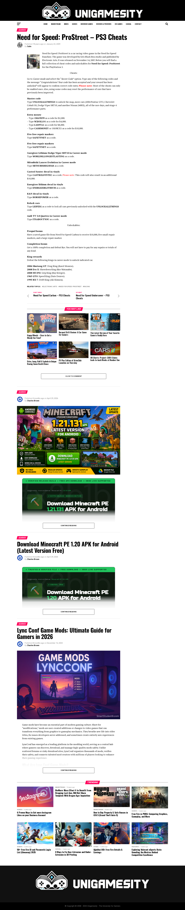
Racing (87, 286)
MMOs (66, 24)
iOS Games (118, 24)
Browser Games (87, 24)
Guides (74, 24)
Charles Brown (33, 401)
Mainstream (56, 24)
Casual (128, 24)
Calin (29, 46)
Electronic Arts (50, 286)
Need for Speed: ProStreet (70, 286)
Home (46, 24)
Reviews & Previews (103, 24)
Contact (138, 24)
